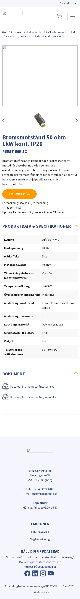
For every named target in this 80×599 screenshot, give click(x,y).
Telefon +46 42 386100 (40, 489)
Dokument (13, 373)
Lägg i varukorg (16, 194)
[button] (68, 3)
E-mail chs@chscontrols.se (40, 494)
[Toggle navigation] (72, 16)
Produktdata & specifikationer (36, 226)
